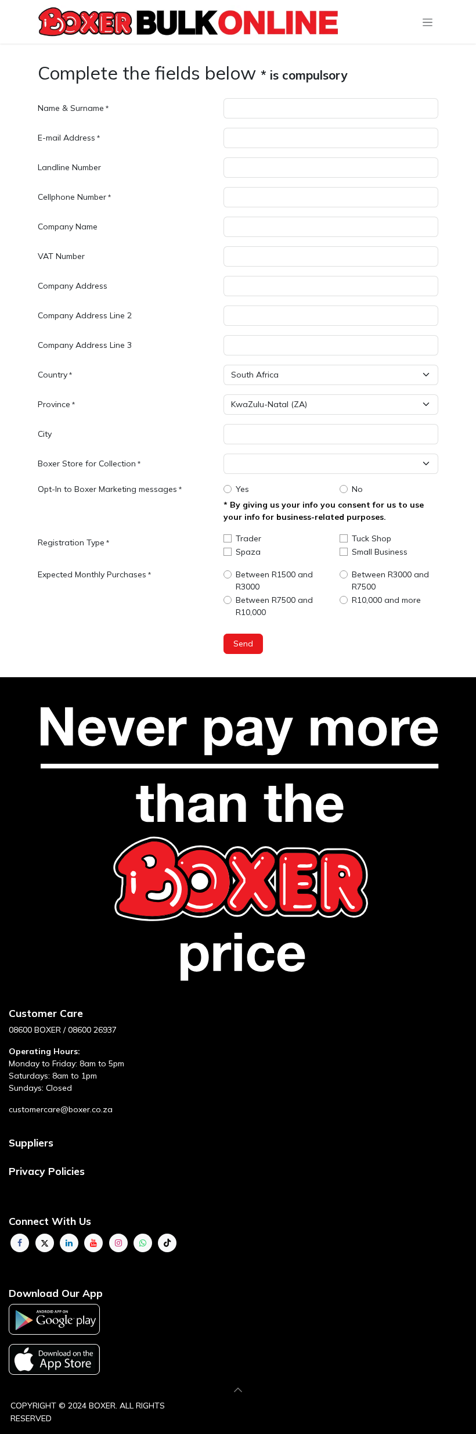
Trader (248, 538)
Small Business (380, 552)
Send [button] (243, 643)
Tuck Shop (371, 538)
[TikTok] (167, 1243)
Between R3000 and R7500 (390, 580)
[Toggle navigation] (427, 22)
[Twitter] (44, 1243)
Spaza (248, 552)
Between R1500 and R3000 (274, 580)
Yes (242, 489)
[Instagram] (118, 1243)
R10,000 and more (386, 600)
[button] (238, 1390)
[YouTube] (93, 1243)
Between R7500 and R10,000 (274, 606)
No (357, 489)
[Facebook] (19, 1243)
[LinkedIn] (69, 1243)
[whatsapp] (143, 1243)
